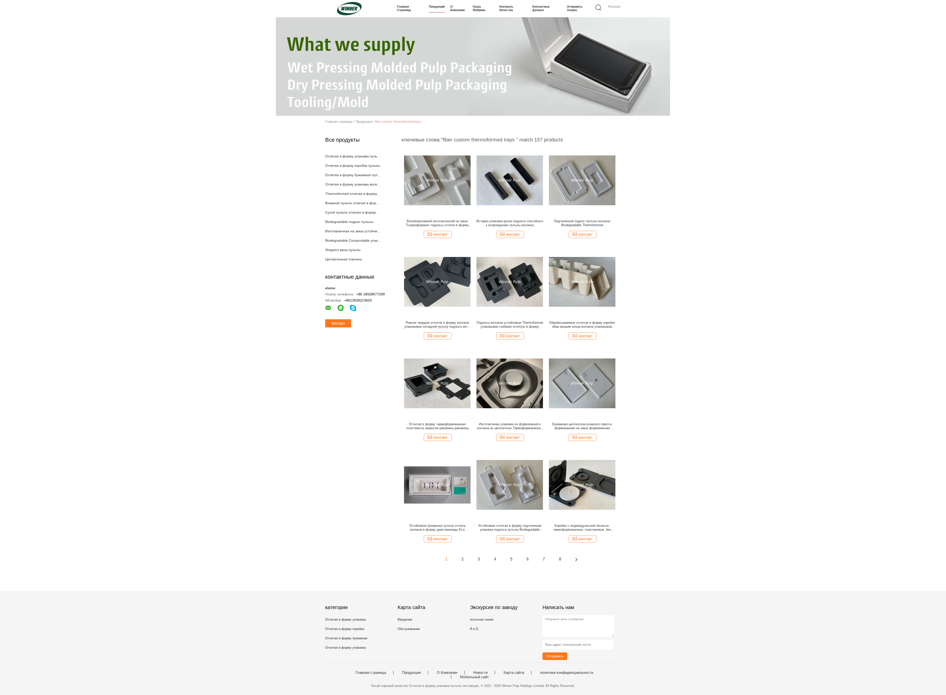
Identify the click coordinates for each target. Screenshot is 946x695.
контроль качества (506, 8)
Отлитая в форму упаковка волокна (353, 184)
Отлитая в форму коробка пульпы (352, 166)
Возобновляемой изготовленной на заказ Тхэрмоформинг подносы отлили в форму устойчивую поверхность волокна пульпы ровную (437, 223)
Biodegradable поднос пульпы (349, 222)
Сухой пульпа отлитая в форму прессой (353, 212)
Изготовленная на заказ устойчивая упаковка (353, 231)
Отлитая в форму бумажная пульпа (353, 175)
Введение (405, 619)
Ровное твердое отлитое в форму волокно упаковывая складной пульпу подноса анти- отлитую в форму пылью (437, 325)
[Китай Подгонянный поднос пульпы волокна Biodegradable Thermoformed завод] (582, 180)
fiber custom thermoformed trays (398, 121)
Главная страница (404, 8)
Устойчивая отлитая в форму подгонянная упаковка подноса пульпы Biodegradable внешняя (509, 528)
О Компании (457, 8)
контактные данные (541, 8)
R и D (474, 629)
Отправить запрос (574, 8)
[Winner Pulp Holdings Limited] (349, 8)
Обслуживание (409, 629)
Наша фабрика (479, 8)
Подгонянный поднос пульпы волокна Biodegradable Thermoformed (582, 223)
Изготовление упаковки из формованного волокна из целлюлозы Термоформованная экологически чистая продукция (509, 426)
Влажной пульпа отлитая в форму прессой (353, 203)
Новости (480, 672)
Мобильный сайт (474, 677)
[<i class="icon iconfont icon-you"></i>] (576, 559)
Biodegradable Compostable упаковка (353, 240)
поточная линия (481, 619)
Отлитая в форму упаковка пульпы (353, 156)
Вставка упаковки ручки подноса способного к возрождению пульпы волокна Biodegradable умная (509, 223)
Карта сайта (514, 672)
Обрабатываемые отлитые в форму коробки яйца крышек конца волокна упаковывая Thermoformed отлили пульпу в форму (582, 325)
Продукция (437, 6)
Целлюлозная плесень (343, 259)
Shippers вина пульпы (342, 250)
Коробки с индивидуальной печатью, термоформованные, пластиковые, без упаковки (582, 528)
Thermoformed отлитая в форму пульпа (353, 194)
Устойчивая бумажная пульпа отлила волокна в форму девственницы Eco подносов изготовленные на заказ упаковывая (437, 528)
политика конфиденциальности (566, 672)
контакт (338, 323)
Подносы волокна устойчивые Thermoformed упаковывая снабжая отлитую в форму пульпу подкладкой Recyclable (509, 325)
